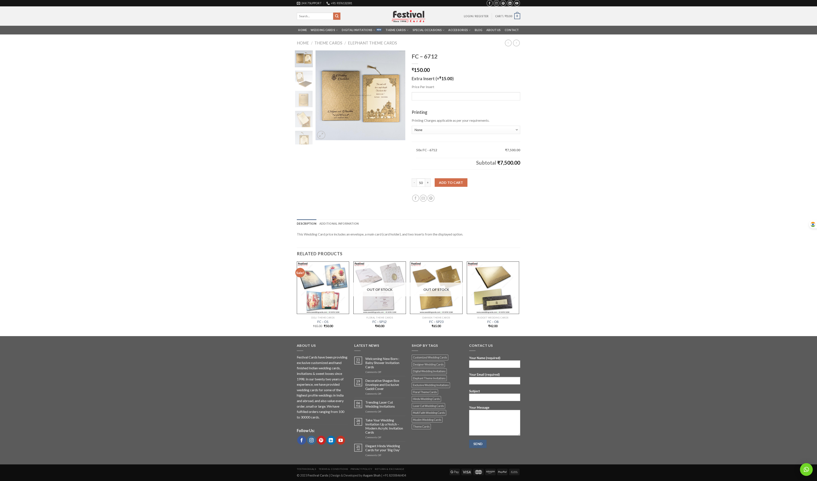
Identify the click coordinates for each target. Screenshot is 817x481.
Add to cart (451, 182)
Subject (474, 391)
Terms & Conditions (333, 469)
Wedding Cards (323, 30)
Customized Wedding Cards (430, 357)
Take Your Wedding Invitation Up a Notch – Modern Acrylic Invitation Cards (384, 426)
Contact (512, 30)
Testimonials (306, 469)
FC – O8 (492, 322)
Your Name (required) (484, 358)
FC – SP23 (436, 322)
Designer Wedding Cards (428, 364)
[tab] (306, 223)
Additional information (339, 223)
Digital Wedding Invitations (429, 371)
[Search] (336, 16)
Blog (479, 30)
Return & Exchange (389, 469)
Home (302, 30)
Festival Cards (318, 475)
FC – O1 (323, 322)
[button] (806, 469)
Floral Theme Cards (425, 392)
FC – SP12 (380, 322)
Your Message (479, 407)
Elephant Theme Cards (372, 43)
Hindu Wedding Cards (426, 399)
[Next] (398, 95)
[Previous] (323, 95)
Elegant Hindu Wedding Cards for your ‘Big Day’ (382, 448)
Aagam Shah (372, 475)
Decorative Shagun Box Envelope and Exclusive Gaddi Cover (382, 384)
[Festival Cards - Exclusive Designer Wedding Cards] (408, 16)
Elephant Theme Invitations (429, 378)
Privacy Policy (361, 469)
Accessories (458, 30)
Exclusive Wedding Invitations (431, 385)
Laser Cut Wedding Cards (428, 406)
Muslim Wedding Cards (427, 419)
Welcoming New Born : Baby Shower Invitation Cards (382, 363)
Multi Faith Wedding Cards (429, 412)
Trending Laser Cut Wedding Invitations (380, 404)
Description (306, 223)
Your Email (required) (484, 374)
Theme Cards (396, 30)
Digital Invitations (357, 30)
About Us (493, 30)
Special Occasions (427, 30)
